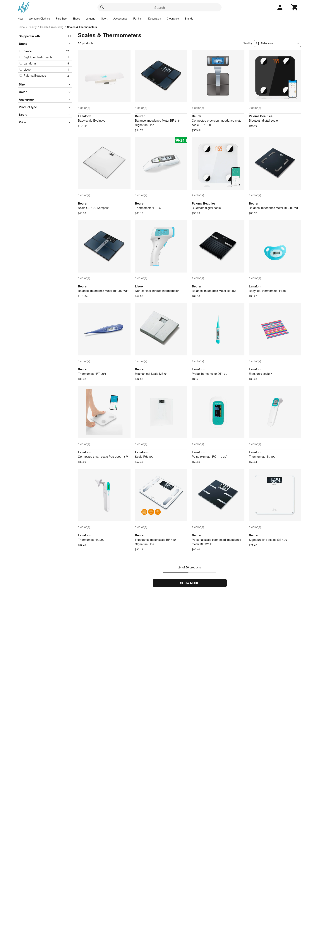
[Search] (102, 7)
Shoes (76, 18)
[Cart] (294, 7)
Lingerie (90, 18)
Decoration (154, 18)
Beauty (32, 27)
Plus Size (61, 18)
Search (159, 7)
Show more (189, 583)
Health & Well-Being (52, 27)
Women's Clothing (39, 18)
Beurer (140, 116)
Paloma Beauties (260, 116)
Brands (189, 18)
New (20, 18)
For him (137, 18)
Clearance (173, 18)
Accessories (120, 18)
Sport (104, 18)
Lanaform (84, 116)
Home (21, 27)
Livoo (139, 286)
